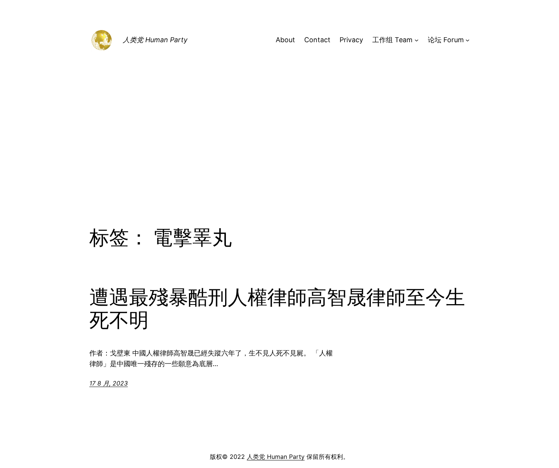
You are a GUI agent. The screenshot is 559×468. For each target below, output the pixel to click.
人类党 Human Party (155, 40)
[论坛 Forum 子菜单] (467, 40)
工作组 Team (392, 40)
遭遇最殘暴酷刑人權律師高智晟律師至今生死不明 (277, 309)
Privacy (351, 40)
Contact (317, 40)
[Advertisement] (279, 163)
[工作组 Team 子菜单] (416, 40)
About (285, 40)
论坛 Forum (446, 40)
